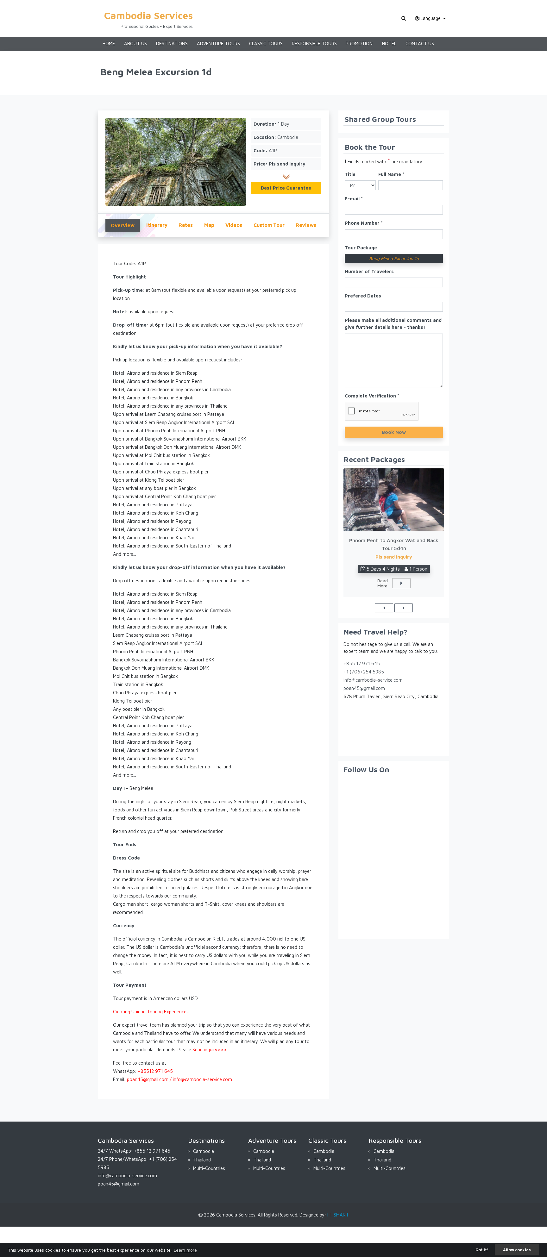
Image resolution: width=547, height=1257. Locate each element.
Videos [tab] (233, 225)
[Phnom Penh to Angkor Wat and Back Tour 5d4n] (393, 499)
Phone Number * (364, 223)
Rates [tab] (186, 225)
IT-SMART (338, 1214)
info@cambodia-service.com (373, 680)
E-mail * (354, 198)
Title (350, 174)
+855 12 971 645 (361, 663)
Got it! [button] (482, 1250)
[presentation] (384, 607)
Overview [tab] (123, 225)
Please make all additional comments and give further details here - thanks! (393, 323)
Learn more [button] (185, 1250)
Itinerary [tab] (156, 225)
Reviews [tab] (306, 225)
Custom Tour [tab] (269, 225)
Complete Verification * (372, 395)
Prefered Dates (363, 295)
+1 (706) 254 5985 (363, 671)
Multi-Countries (209, 1168)
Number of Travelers (369, 271)
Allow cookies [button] (517, 1250)
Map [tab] (209, 225)
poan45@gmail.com (364, 688)
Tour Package (361, 247)
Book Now (394, 432)
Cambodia (203, 1151)
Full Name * (391, 174)
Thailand (202, 1159)
